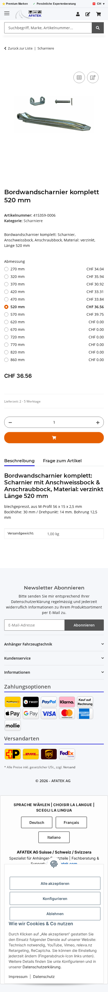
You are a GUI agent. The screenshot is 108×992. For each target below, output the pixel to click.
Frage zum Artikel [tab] (62, 460)
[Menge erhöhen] (98, 422)
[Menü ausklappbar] (6, 11)
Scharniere (33, 220)
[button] (78, 14)
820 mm (57, 352)
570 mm (57, 314)
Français (71, 822)
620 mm (57, 321)
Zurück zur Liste (20, 48)
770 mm (57, 344)
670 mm (57, 329)
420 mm (57, 291)
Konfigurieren (55, 898)
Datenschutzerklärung (42, 967)
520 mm (57, 306)
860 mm (57, 359)
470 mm (57, 299)
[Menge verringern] (10, 422)
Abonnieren (84, 625)
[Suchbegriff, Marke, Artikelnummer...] (98, 27)
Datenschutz (44, 976)
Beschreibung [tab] (19, 460)
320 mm (57, 276)
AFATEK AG (61, 780)
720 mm (57, 336)
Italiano (54, 837)
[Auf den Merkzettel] (93, 77)
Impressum (18, 976)
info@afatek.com (62, 863)
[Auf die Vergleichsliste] (79, 77)
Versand (69, 767)
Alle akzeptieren (55, 883)
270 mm (57, 268)
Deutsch (36, 822)
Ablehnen (55, 913)
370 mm (57, 284)
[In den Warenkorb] (8, 65)
